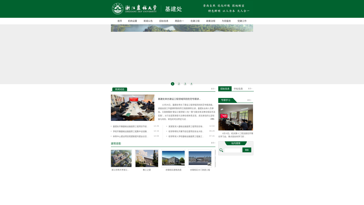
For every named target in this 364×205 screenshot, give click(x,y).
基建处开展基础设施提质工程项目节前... (130, 126)
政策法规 (210, 21)
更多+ (213, 89)
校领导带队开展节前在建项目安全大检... (186, 131)
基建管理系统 (234, 183)
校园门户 (223, 183)
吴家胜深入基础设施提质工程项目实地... (186, 126)
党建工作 (242, 21)
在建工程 (195, 21)
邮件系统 (235, 172)
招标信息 (163, 21)
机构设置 (132, 21)
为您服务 (226, 21)
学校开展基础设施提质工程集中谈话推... (130, 131)
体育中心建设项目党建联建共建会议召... (130, 136)
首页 (119, 21)
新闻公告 (148, 21)
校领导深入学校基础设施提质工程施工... (186, 136)
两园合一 (179, 21)
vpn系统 (224, 172)
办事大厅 (247, 172)
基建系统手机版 (247, 183)
